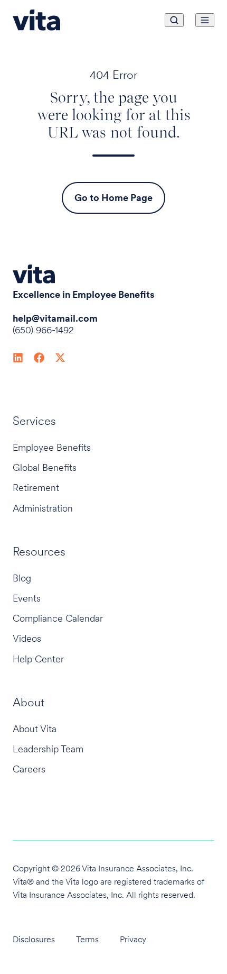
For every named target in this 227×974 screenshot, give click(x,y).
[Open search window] (174, 20)
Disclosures (34, 939)
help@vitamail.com (55, 318)
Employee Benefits (52, 447)
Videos (27, 638)
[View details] (18, 356)
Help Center (38, 658)
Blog (22, 578)
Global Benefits (45, 467)
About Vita (34, 728)
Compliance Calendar (58, 618)
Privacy (133, 939)
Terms (87, 939)
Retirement (36, 487)
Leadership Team (48, 748)
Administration (43, 508)
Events (27, 598)
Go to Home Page (113, 197)
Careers (29, 769)
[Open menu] (204, 20)
